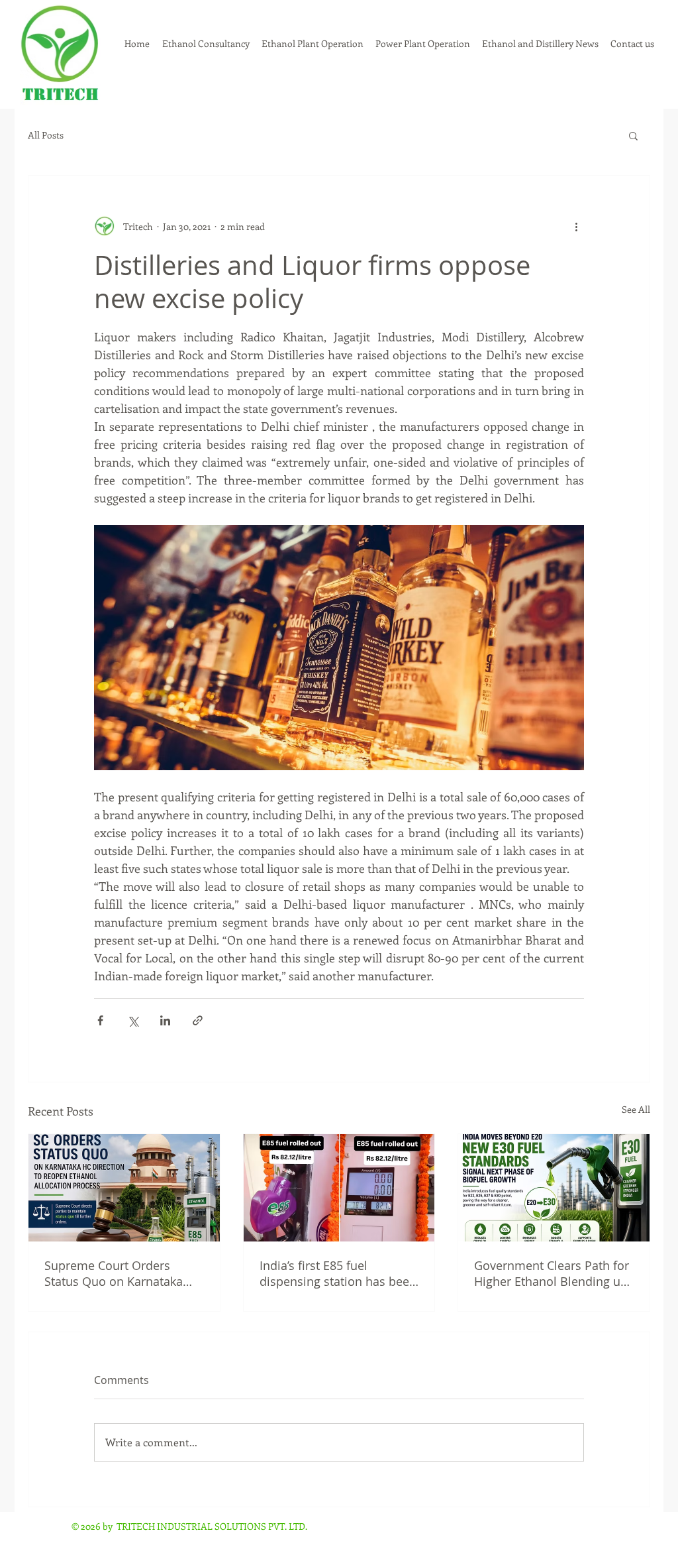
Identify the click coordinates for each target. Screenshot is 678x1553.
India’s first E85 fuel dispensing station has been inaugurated (338, 1273)
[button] (633, 135)
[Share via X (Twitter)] (132, 1020)
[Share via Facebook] (100, 1020)
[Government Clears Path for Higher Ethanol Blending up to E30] (554, 1187)
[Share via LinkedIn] (165, 1020)
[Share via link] (197, 1020)
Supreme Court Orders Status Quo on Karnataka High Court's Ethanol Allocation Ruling (113, 1273)
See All (636, 1109)
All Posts (46, 135)
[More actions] (576, 226)
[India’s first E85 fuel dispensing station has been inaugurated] (339, 1187)
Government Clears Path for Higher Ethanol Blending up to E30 (551, 1273)
